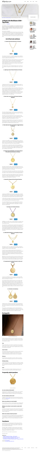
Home (3, 17)
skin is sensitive (8, 398)
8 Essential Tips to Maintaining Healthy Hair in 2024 (34, 42)
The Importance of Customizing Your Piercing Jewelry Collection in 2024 (33, 30)
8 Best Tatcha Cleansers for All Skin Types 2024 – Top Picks (11, 437)
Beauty (5, 17)
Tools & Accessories (8, 17)
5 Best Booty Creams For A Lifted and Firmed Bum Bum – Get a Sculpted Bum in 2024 (33, 36)
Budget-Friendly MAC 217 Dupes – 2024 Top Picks (10, 436)
